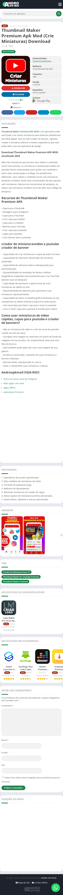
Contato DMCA (40, 882)
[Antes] (1, 535)
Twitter (19, 112)
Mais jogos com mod (14, 383)
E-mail (4, 752)
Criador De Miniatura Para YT (16, 572)
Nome (4, 740)
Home (12, 26)
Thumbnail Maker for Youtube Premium (21, 577)
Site (3, 765)
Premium (24, 131)
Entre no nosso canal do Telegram (20, 379)
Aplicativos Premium (14, 392)
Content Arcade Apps (42, 61)
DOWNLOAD (19, 88)
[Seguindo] (61, 535)
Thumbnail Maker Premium (15, 581)
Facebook (7, 112)
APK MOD (34, 131)
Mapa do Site (24, 882)
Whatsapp (56, 112)
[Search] (59, 13)
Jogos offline (10, 387)
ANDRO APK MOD (48, 878)
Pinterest (31, 112)
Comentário (7, 705)
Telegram (43, 112)
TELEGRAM (19, 94)
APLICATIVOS (22, 26)
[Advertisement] (31, 428)
